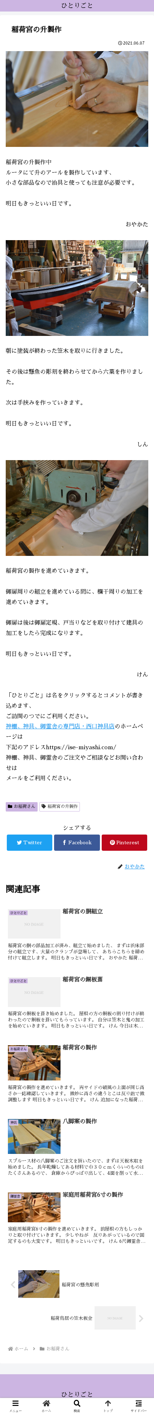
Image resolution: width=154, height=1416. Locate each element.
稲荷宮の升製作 (63, 806)
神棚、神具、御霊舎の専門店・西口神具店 (60, 726)
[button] (139, 898)
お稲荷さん (24, 806)
